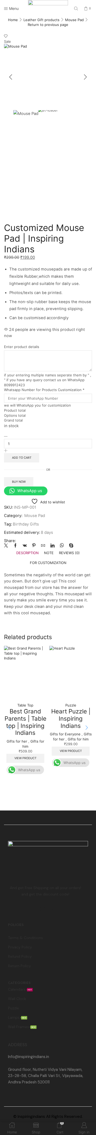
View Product (25, 758)
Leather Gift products (41, 20)
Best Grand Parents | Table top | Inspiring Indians (25, 722)
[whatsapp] (61, 546)
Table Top (25, 705)
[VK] (24, 546)
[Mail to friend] (43, 546)
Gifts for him (78, 739)
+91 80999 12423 (23, 1063)
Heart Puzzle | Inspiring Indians (70, 718)
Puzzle (70, 705)
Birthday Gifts (26, 524)
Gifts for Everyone (65, 734)
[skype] (69, 546)
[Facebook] (15, 546)
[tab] (27, 553)
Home (13, 20)
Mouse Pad (74, 20)
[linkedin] (52, 546)
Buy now (19, 482)
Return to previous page (48, 24)
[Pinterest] (33, 546)
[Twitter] (7, 546)
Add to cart (21, 458)
